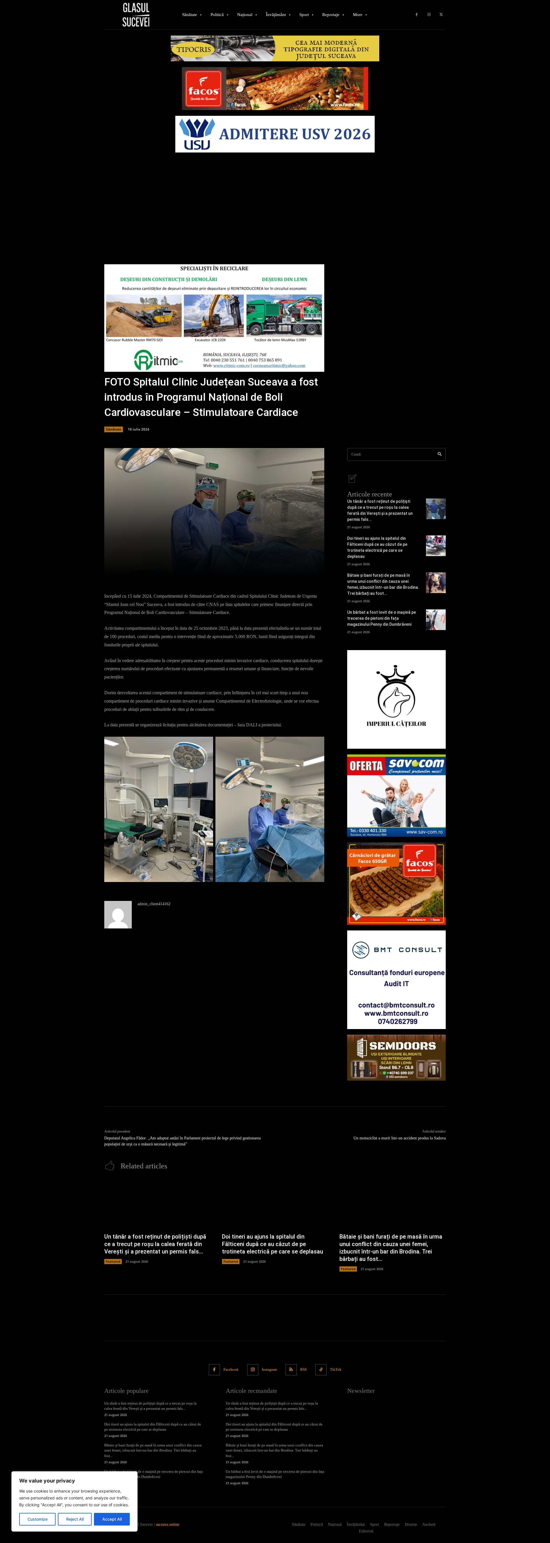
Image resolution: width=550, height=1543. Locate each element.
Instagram (269, 1369)
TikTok (335, 1369)
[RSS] (291, 1369)
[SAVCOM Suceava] (396, 796)
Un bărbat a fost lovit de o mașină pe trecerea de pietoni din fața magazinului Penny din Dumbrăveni (381, 618)
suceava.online (167, 1524)
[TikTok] (321, 1369)
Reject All (75, 1519)
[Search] (439, 454)
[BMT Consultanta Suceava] (396, 980)
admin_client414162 (154, 904)
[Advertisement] (275, 198)
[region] (74, 1501)
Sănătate (113, 429)
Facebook (231, 1369)
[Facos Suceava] (396, 884)
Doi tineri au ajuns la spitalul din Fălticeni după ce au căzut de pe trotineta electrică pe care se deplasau (272, 1244)
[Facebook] (416, 14)
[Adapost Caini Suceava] (396, 699)
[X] (441, 14)
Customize (38, 1519)
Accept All (112, 1519)
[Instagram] (429, 14)
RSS (303, 1369)
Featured (113, 1261)
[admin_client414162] (118, 914)
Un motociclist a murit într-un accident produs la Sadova (399, 1138)
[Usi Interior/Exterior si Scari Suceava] (396, 1058)
